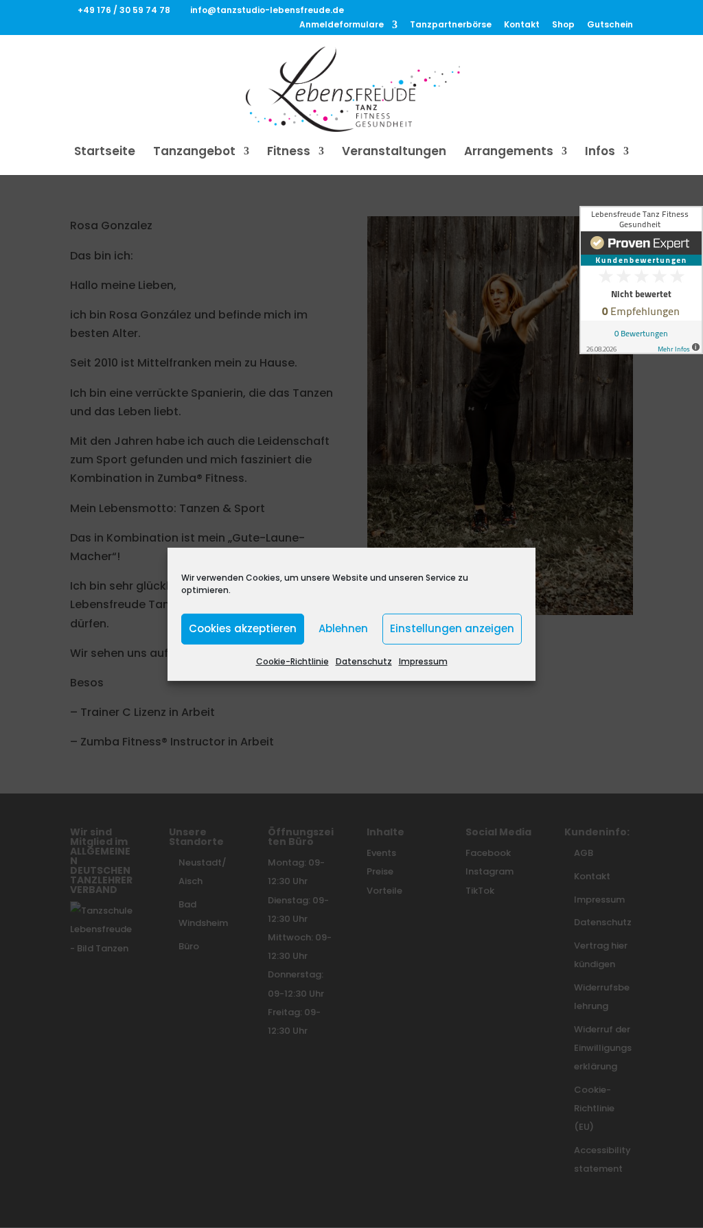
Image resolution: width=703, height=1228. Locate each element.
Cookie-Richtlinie (292, 661)
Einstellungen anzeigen (452, 628)
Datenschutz (364, 661)
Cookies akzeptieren (243, 628)
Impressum (423, 661)
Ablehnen (343, 628)
